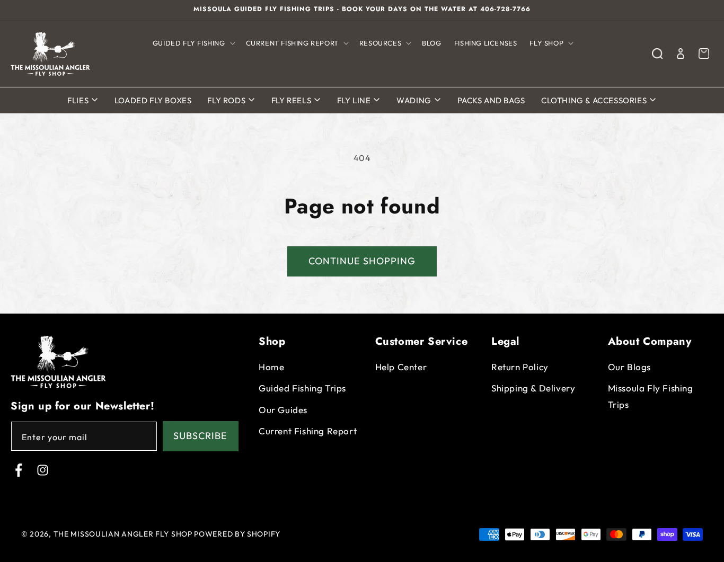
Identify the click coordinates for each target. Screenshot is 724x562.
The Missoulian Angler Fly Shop (123, 534)
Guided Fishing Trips (302, 388)
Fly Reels (292, 100)
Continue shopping (362, 261)
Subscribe (200, 436)
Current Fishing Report (308, 431)
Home (271, 366)
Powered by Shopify (237, 534)
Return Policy (520, 366)
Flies (79, 100)
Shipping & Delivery (533, 388)
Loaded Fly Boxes (153, 100)
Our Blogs (629, 366)
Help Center (401, 366)
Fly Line (355, 100)
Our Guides (283, 409)
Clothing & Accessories (595, 100)
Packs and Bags (491, 100)
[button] (193, 43)
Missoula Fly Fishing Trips (650, 397)
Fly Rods (227, 100)
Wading (414, 100)
